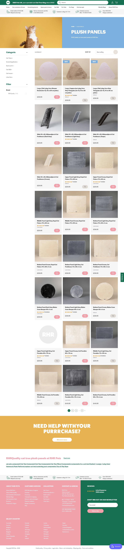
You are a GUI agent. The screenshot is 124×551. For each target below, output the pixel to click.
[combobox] (106, 52)
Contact (27, 492)
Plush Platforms (19, 466)
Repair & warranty (30, 503)
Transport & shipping (30, 497)
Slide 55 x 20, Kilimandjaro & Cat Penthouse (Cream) (47, 178)
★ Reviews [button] (122, 277)
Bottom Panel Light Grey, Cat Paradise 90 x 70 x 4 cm (74, 396)
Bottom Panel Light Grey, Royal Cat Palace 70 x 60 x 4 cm (104, 222)
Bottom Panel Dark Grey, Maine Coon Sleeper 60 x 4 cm (47, 308)
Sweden (64, 525)
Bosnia (8, 529)
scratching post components (46, 466)
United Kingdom (67, 527)
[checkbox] (17, 93)
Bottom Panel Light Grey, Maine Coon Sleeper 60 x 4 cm (75, 308)
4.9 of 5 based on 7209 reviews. (101, 491)
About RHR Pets (10, 490)
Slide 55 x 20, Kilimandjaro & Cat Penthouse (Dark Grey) (47, 135)
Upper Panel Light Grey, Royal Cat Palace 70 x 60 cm (76, 178)
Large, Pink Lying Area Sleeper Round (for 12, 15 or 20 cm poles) (47, 89)
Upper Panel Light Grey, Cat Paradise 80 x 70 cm (46, 352)
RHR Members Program (31, 490)
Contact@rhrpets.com (68, 505)
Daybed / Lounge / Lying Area (100, 464)
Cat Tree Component (28, 464)
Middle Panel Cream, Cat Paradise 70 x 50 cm (48, 396)
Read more (67, 458)
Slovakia (46, 538)
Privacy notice (47, 548)
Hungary (27, 534)
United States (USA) (68, 529)
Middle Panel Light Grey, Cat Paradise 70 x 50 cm (102, 352)
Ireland (27, 538)
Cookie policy (39, 548)
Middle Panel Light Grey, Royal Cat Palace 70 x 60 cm (48, 222)
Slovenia (46, 536)
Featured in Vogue (11, 503)
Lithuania (46, 525)
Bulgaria (8, 532)
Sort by (88, 52)
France (27, 527)
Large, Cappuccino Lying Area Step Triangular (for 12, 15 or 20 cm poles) (75, 90)
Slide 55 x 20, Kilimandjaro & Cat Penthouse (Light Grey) (75, 135)
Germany (27, 529)
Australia (8, 523)
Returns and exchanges (31, 499)
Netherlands (47, 527)
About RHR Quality (11, 492)
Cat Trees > (9, 58)
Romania (46, 534)
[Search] (60, 2)
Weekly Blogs (10, 497)
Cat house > (9, 73)
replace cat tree (30, 466)
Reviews (8, 501)
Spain (64, 523)
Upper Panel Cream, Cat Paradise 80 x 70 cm (76, 352)
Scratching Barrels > (12, 62)
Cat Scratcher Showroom (13, 495)
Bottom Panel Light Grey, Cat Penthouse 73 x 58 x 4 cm (74, 266)
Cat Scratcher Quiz (11, 499)
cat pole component (13, 464)
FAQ (26, 505)
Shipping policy (77, 548)
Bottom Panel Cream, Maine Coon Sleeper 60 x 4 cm (104, 308)
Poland (45, 529)
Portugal (46, 532)
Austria (8, 525)
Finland (27, 525)
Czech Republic (10, 536)
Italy (26, 536)
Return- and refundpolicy (65, 548)
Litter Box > (9, 77)
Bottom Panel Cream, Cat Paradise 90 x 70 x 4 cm (104, 396)
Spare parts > (10, 66)
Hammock (9, 466)
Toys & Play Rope (62, 466)
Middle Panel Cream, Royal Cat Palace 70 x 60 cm (75, 222)
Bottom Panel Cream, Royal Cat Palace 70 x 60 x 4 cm (47, 266)
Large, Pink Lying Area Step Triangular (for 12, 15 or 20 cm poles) (103, 90)
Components (66, 464)
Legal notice (55, 548)
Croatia (8, 534)
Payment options (29, 501)
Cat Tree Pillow (56, 464)
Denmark (8, 538)
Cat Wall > (9, 69)
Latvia (45, 523)
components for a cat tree (80, 464)
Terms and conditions (87, 548)
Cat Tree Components (42, 464)
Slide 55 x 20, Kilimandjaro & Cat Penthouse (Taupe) (103, 135)
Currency (27, 495)
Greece (27, 532)
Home (72, 26)
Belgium (8, 527)
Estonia (27, 523)
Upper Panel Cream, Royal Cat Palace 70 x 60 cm (103, 178)
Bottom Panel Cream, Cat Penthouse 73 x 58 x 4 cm (101, 266)
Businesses (65, 532)
